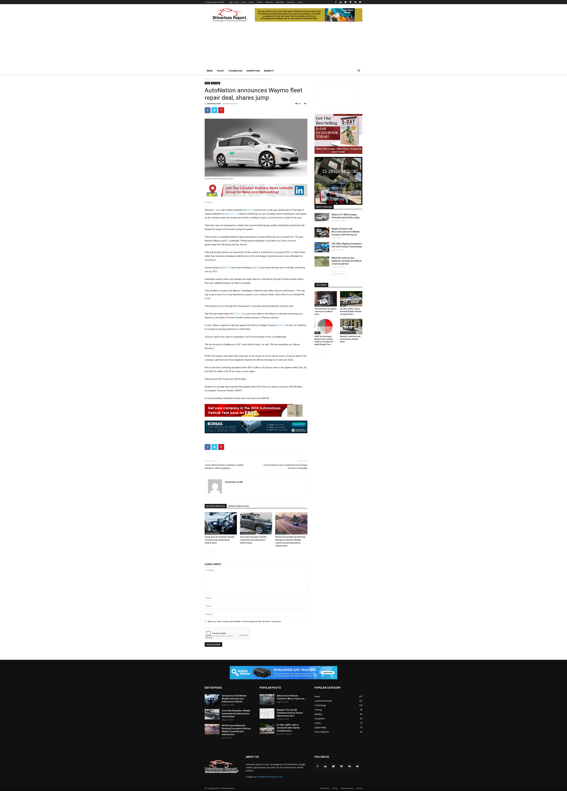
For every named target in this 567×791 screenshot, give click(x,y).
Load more (337, 273)
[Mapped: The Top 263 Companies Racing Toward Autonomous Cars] (267, 713)
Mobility (269, 70)
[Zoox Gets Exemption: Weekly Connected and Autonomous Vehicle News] (256, 523)
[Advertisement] (283, 45)
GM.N (227, 267)
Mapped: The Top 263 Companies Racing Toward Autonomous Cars (290, 713)
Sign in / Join (234, 2)
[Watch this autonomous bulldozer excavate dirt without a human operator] (322, 261)
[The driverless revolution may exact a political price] (326, 298)
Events (300, 2)
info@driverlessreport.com (269, 776)
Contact (259, 2)
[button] (358, 71)
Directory (291, 2)
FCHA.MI (239, 313)
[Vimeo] (350, 2)
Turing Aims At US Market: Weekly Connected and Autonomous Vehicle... (234, 699)
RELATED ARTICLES (215, 506)
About (251, 2)
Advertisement (347, 788)
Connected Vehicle (212, 533)
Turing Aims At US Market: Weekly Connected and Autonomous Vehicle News (219, 540)
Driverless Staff (214, 103)
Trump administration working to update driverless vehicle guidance (224, 466)
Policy (220, 70)
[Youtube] (360, 2)
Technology (235, 70)
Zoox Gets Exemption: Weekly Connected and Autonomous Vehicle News (253, 540)
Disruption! (253, 70)
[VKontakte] (355, 2)
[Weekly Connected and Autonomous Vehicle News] (351, 326)
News (210, 70)
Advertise (269, 2)
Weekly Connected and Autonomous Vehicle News (350, 339)
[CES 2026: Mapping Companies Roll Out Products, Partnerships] (322, 247)
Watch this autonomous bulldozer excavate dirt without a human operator (346, 261)
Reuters (208, 202)
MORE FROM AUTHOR (238, 506)
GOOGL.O (232, 213)
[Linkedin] (340, 2)
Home (243, 2)
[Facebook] (336, 2)
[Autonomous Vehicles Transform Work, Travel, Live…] (267, 699)
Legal (343, 305)
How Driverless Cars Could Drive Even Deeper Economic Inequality (285, 466)
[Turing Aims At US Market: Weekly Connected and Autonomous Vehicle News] (221, 523)
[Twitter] (345, 2)
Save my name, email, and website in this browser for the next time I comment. (244, 621)
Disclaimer (324, 788)
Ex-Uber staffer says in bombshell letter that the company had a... (350, 311)
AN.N (251, 210)
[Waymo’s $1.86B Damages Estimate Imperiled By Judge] (322, 217)
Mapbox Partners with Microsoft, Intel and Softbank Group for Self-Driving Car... (345, 232)
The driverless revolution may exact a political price (325, 311)
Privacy (335, 788)
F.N (257, 267)
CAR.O (281, 325)
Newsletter (280, 2)
